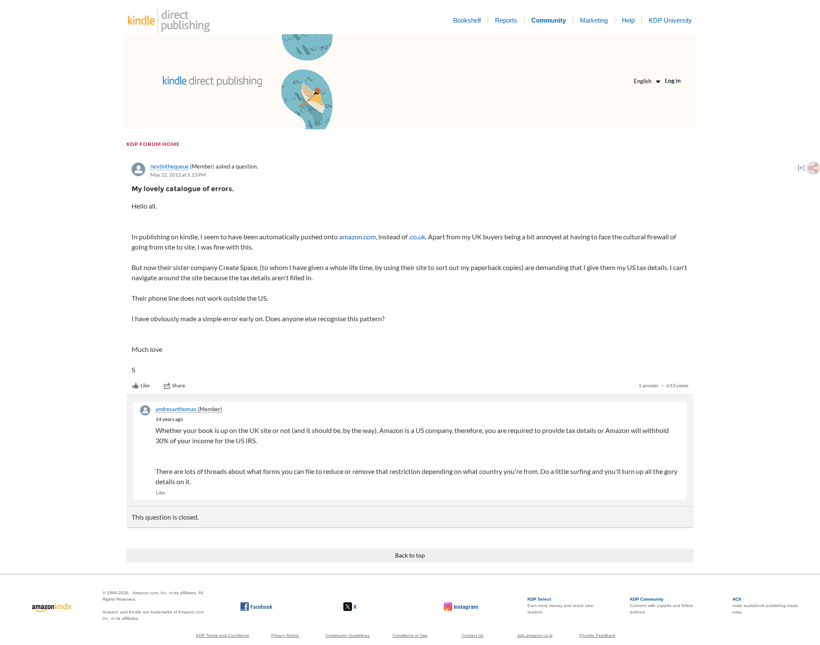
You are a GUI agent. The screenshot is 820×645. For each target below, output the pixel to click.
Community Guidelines (347, 635)
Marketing (594, 20)
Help (628, 20)
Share (178, 385)
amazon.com (357, 236)
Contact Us (472, 635)
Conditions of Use (410, 635)
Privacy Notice (285, 635)
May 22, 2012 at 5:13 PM (178, 174)
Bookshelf (467, 20)
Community (548, 20)
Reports (506, 20)
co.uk (417, 236)
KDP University (670, 20)
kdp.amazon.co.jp (535, 635)
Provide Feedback (597, 635)
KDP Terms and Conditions (222, 635)
